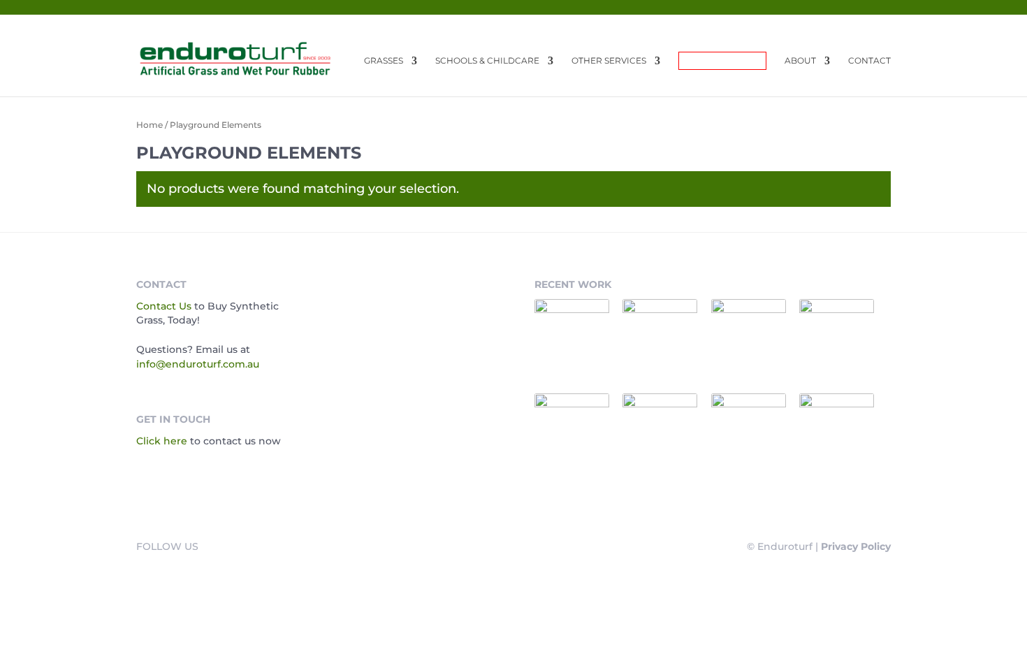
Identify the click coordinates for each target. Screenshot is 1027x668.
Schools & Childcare (487, 61)
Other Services (608, 61)
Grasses (383, 61)
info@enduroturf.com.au (197, 364)
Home (149, 124)
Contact (869, 61)
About (800, 61)
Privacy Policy (856, 546)
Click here (161, 441)
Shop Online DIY (722, 60)
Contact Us (163, 306)
